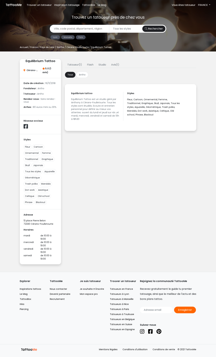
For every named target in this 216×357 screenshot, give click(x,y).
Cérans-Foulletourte (77, 47)
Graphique (47, 159)
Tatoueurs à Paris (119, 309)
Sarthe (60, 47)
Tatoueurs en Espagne (122, 329)
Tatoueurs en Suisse (121, 324)
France (34, 47)
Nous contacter (58, 289)
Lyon (55, 37)
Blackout (40, 202)
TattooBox (88, 5)
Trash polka (31, 183)
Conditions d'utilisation (135, 349)
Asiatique (43, 190)
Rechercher (155, 28)
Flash (90, 64)
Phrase (28, 202)
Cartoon (38, 146)
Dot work (30, 190)
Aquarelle (49, 171)
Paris (80, 37)
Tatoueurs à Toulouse (122, 314)
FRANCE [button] (203, 5)
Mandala (46, 183)
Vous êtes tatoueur (183, 5)
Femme (46, 153)
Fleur (27, 146)
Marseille (68, 37)
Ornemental (32, 153)
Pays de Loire (47, 47)
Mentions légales (108, 349)
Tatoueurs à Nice (119, 304)
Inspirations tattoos (30, 289)
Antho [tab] (82, 74)
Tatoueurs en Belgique (122, 319)
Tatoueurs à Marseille (121, 299)
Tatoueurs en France (121, 289)
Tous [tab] (70, 74)
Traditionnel (31, 159)
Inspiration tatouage (67, 5)
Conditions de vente (164, 349)
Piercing (24, 309)
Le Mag (102, 5)
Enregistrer (185, 310)
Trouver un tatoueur (39, 5)
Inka (22, 304)
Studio (102, 64)
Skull (27, 165)
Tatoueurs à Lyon (119, 294)
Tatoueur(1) (74, 64)
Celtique (29, 196)
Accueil (24, 47)
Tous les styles (33, 171)
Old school (43, 196)
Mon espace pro (89, 294)
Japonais (38, 165)
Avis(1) (115, 64)
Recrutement (57, 299)
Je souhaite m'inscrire (92, 289)
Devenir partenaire (60, 294)
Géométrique (32, 177)
